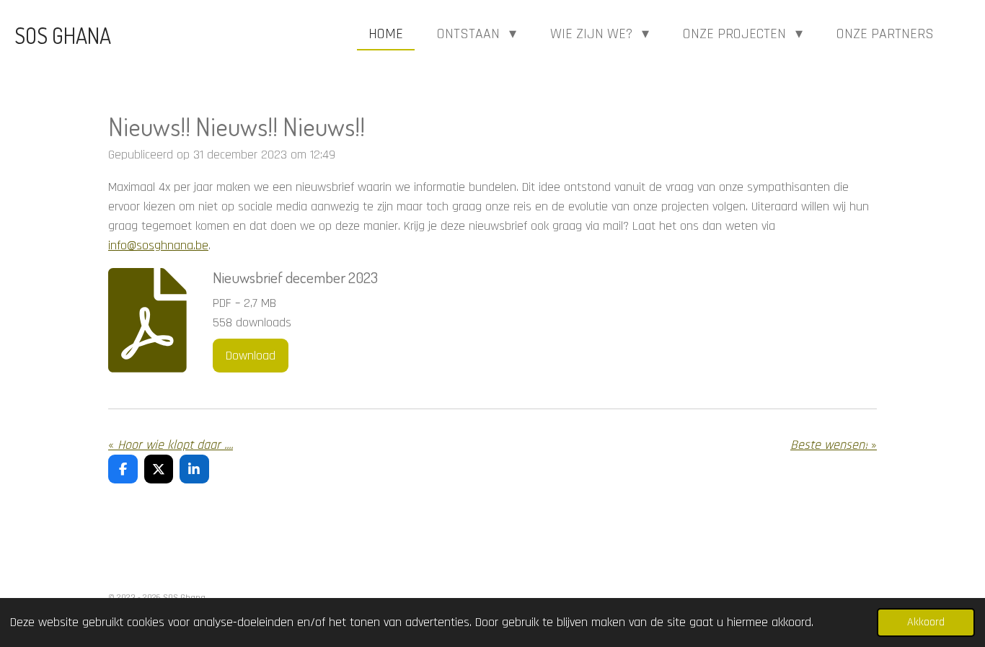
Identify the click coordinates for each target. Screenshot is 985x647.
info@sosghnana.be (158, 245)
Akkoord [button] (926, 622)
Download (250, 355)
